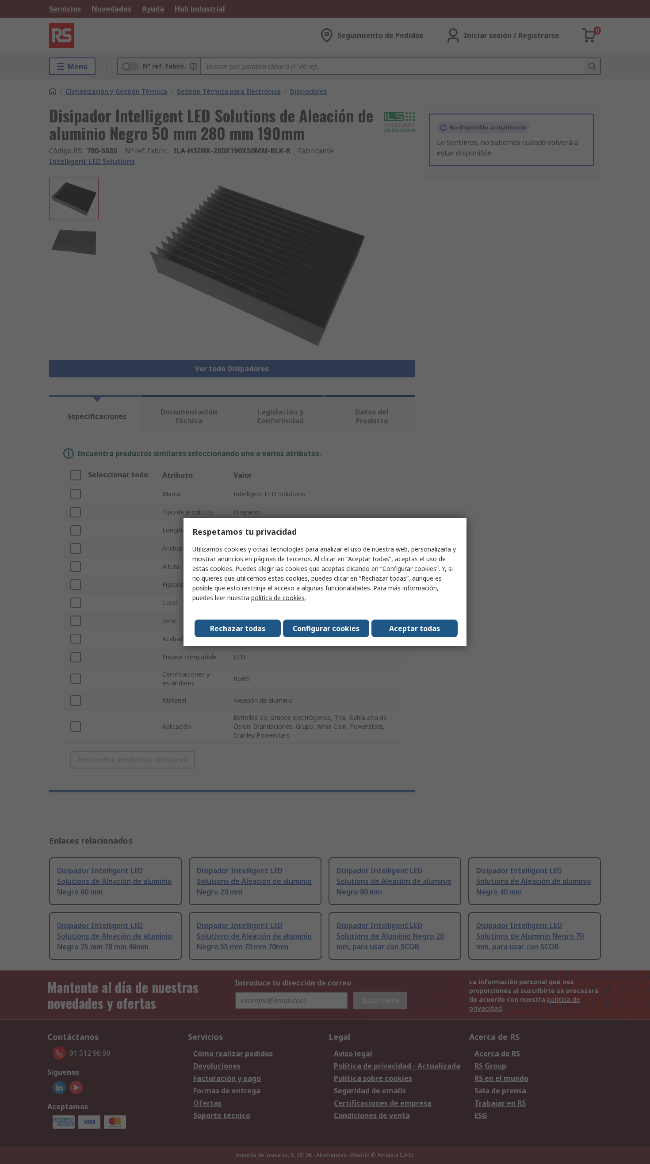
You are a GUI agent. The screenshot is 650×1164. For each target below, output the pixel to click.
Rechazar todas (237, 628)
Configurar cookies (326, 628)
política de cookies (278, 597)
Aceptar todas (414, 628)
